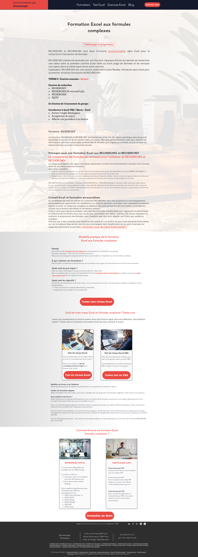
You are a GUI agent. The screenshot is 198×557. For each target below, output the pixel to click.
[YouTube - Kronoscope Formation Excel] (141, 524)
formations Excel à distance (75, 251)
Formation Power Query (69, 545)
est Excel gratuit (131, 552)
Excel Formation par (24, 4)
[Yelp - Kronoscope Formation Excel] (145, 524)
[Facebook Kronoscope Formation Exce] (133, 524)
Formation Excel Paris (79, 543)
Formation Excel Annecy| (125, 543)
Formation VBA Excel (72, 552)
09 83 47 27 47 (128, 535)
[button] (83, 5)
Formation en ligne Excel (93, 543)
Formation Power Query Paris (103, 545)
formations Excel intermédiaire (107, 273)
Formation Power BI (55, 545)
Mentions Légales (121, 552)
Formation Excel (54, 543)
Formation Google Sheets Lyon (70, 546)
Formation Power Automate (134, 545)
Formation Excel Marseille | (109, 543)
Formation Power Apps (119, 545)
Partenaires (71, 554)
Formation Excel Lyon (66, 543)
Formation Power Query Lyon (85, 545)
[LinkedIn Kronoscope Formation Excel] (129, 524)
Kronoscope (64, 535)
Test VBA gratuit (141, 552)
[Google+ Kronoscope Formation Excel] (137, 524)
